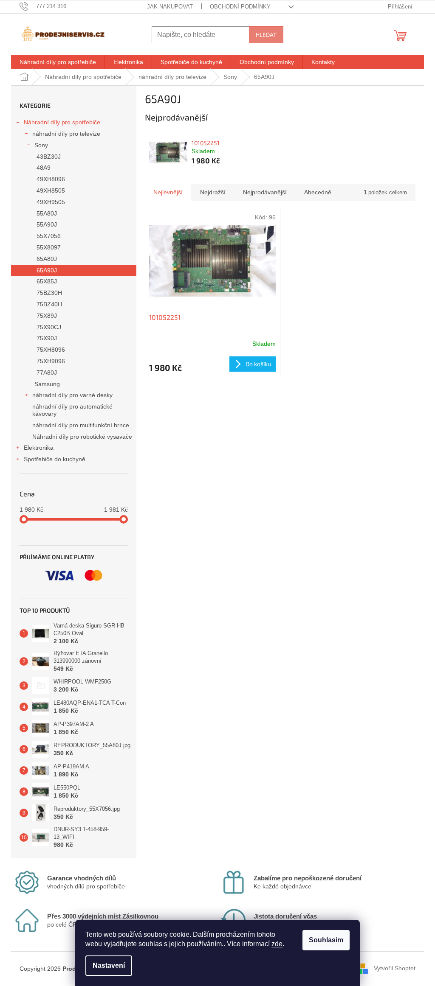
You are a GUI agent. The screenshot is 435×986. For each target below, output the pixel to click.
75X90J (47, 338)
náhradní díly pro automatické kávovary (72, 410)
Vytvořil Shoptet (394, 968)
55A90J (47, 224)
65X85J (47, 281)
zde (276, 943)
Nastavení (109, 965)
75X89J (47, 315)
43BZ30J (49, 156)
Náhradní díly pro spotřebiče (62, 122)
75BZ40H (49, 304)
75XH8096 (51, 349)
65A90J (47, 270)
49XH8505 (51, 190)
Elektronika (39, 447)
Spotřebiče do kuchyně (54, 459)
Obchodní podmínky (240, 6)
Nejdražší (213, 192)
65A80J (47, 258)
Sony (41, 145)
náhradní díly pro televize (66, 133)
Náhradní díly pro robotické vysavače (82, 436)
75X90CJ (49, 327)
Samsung (47, 384)
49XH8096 (51, 179)
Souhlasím (326, 940)
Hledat (266, 34)
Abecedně (317, 192)
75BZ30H (49, 292)
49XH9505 (51, 202)
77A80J (47, 372)
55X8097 (49, 247)
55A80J (47, 213)
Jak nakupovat (170, 6)
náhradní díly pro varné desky (72, 395)
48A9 (44, 167)
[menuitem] (58, 62)
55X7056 (49, 235)
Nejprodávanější (265, 192)
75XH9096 (51, 361)
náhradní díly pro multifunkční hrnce (80, 425)
